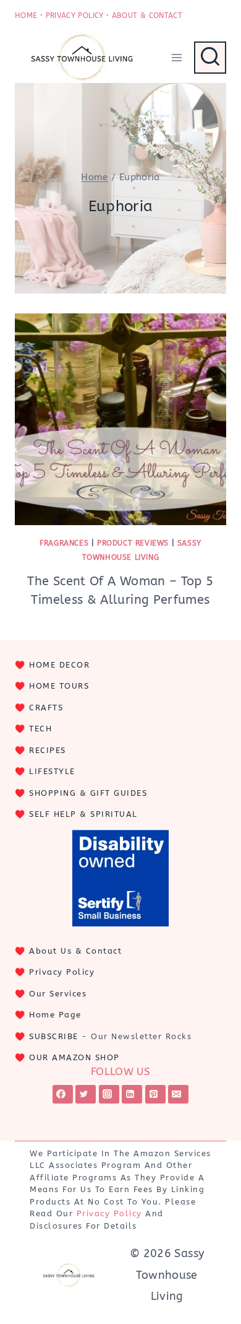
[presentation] (120, 419)
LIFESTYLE (52, 771)
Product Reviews (133, 543)
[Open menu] (176, 57)
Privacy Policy (62, 972)
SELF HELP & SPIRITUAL (83, 814)
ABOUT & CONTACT (147, 15)
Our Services (58, 993)
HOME (26, 15)
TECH (40, 728)
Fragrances (64, 543)
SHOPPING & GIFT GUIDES (88, 793)
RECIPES (47, 750)
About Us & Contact (75, 951)
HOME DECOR (59, 664)
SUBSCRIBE (53, 1036)
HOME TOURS (59, 685)
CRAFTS (46, 707)
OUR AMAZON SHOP (74, 1057)
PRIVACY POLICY (75, 15)
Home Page (55, 1014)
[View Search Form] (210, 57)
